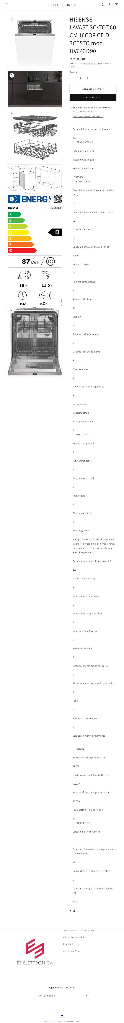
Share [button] (76, 910)
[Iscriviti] (85, 995)
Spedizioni (68, 944)
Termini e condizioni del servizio (78, 930)
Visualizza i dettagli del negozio (88, 116)
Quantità (73, 72)
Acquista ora (93, 97)
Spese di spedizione (92, 63)
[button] (6, 5)
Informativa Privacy (72, 950)
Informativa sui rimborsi (74, 937)
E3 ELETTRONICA (57, 1021)
